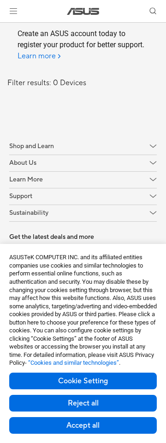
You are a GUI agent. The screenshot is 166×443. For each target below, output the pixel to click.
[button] (13, 11)
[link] (83, 11)
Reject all (83, 403)
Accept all (83, 425)
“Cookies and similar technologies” (73, 362)
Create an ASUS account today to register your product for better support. (81, 45)
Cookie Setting (83, 381)
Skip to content (5, 28)
